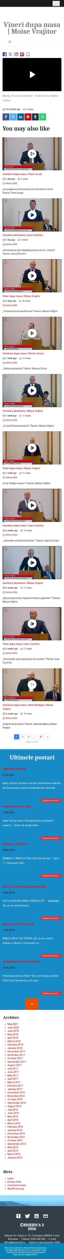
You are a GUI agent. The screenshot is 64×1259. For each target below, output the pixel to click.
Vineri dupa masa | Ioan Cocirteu (21, 643)
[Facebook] (6, 116)
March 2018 (14, 1041)
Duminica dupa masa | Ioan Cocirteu (23, 525)
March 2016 (14, 1123)
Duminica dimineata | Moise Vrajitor (23, 410)
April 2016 (13, 1120)
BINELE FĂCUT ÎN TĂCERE (18, 924)
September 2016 (17, 1102)
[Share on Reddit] (16, 54)
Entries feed (14, 1181)
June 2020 (13, 1027)
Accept (54, 1251)
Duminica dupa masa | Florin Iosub (22, 174)
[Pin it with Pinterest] (22, 54)
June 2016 (13, 1113)
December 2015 (16, 1133)
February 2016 (15, 1126)
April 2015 (13, 1150)
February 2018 (15, 1044)
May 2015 (13, 1147)
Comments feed (17, 1185)
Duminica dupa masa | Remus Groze (23, 353)
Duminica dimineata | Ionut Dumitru (23, 235)
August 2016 (15, 1106)
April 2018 (13, 1037)
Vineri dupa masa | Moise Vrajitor (21, 296)
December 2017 (16, 1051)
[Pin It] (28, 116)
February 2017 (15, 1085)
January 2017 (15, 1089)
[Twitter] (13, 116)
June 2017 (13, 1072)
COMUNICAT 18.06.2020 (17, 806)
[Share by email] (28, 54)
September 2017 (17, 1061)
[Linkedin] (20, 116)
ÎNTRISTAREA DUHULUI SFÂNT (21, 961)
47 (41, 736)
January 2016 (15, 1130)
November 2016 (16, 1096)
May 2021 (13, 1024)
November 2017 (16, 1055)
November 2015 (16, 1137)
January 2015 (15, 1157)
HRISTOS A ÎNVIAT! (14, 769)
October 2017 (15, 1058)
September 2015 (17, 1143)
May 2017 (13, 1075)
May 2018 (13, 1034)
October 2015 (15, 1140)
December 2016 (16, 1092)
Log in (11, 1178)
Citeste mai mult (50, 800)
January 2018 (15, 1048)
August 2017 (15, 1065)
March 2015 (14, 1154)
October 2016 (15, 1099)
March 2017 (14, 1082)
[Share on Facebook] (5, 54)
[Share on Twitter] (10, 54)
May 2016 (13, 1116)
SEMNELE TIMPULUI (15, 844)
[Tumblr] (35, 116)
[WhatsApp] (42, 116)
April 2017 (13, 1078)
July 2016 (13, 1109)
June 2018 (13, 1031)
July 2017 (13, 1068)
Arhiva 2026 (11, 183)
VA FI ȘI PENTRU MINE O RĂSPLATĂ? (25, 886)
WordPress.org (16, 1188)
